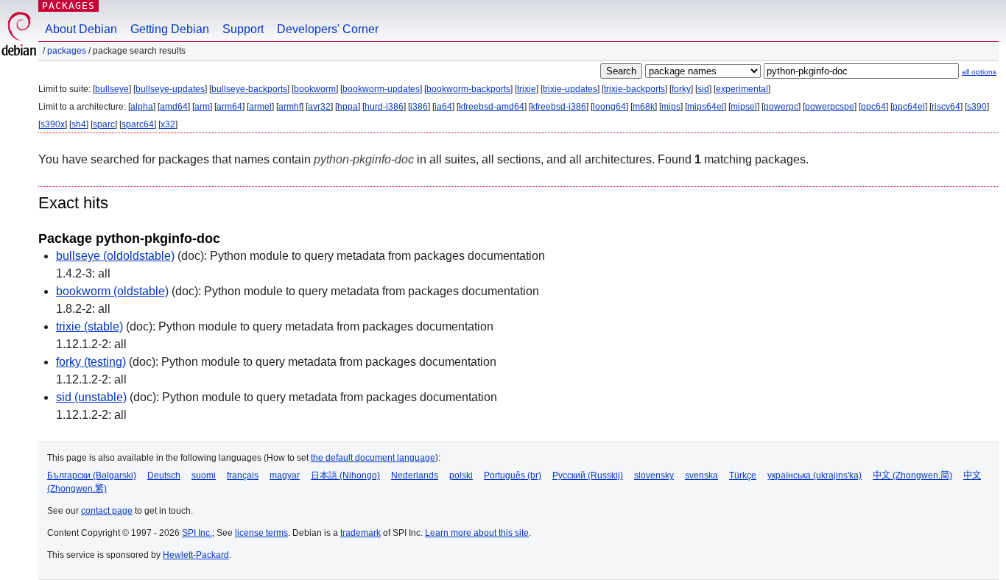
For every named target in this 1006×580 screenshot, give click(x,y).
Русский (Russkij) (587, 475)
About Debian (81, 29)
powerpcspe (829, 107)
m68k (644, 107)
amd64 (174, 107)
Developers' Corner (328, 29)
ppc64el (909, 107)
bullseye (112, 89)
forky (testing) (91, 362)
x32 (168, 124)
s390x (53, 124)
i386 (419, 107)
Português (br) (512, 475)
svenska (701, 475)
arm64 (229, 107)
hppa (347, 107)
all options (979, 72)
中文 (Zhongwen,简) (912, 475)
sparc (104, 124)
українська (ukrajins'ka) (814, 475)
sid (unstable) (91, 397)
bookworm (315, 89)
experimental (742, 89)
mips (670, 107)
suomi (203, 475)
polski (461, 475)
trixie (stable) (89, 326)
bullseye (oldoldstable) (115, 256)
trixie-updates (570, 89)
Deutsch (163, 475)
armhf (289, 107)
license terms (261, 533)
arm (202, 107)
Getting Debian (169, 29)
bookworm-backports (468, 89)
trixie (526, 89)
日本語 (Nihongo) (345, 475)
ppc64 (873, 107)
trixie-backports (634, 89)
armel (260, 107)
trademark (360, 533)
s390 (977, 107)
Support (243, 29)
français (242, 475)
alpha (141, 107)
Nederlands (414, 475)
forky (681, 89)
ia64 (443, 107)
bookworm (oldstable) (112, 291)
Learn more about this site (477, 533)
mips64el (705, 107)
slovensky (654, 475)
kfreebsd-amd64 (491, 107)
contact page (107, 511)
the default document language (373, 458)
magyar (285, 475)
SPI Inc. (197, 533)
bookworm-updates (381, 89)
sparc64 (138, 124)
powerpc (781, 107)
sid (703, 89)
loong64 (609, 107)
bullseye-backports (249, 89)
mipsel (744, 107)
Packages (68, 5)
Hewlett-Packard (196, 555)
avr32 (319, 107)
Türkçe (742, 475)
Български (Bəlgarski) (91, 475)
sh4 (78, 124)
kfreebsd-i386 (558, 107)
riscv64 (946, 107)
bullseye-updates (170, 89)
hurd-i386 (384, 107)
